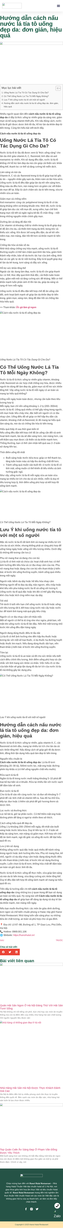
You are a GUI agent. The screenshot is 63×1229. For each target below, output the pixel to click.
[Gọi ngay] (57, 1205)
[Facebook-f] (26, 1209)
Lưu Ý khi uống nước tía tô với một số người (24, 100)
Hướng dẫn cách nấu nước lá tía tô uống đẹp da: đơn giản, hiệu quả (31, 105)
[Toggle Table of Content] (56, 88)
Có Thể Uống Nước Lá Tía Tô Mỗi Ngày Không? (26, 96)
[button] (58, 5)
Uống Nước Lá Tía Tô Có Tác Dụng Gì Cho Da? (26, 92)
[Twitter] (37, 1209)
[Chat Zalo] (57, 1213)
